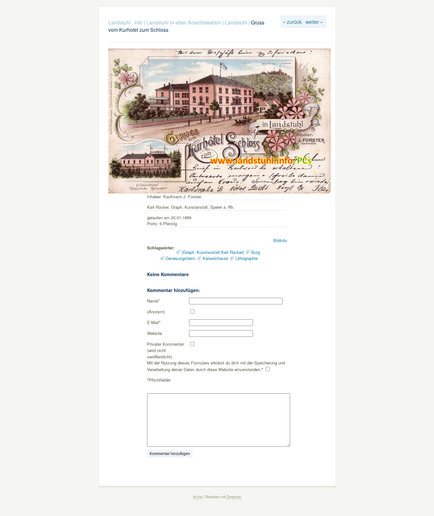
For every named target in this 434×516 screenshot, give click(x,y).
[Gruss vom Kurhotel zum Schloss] (219, 192)
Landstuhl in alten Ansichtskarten (183, 22)
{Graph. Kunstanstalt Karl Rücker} (213, 252)
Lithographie (246, 258)
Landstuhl (236, 22)
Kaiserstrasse (215, 258)
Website (154, 333)
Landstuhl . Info (125, 22)
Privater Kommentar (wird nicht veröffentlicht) (165, 350)
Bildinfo (280, 240)
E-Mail (153, 322)
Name (153, 301)
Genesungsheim (180, 258)
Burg (255, 252)
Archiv (198, 496)
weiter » (314, 21)
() (156, 312)
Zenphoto (234, 496)
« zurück (292, 21)
